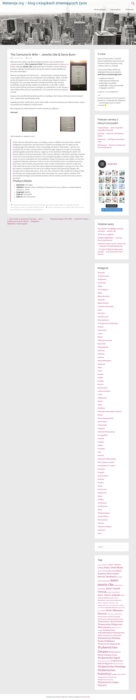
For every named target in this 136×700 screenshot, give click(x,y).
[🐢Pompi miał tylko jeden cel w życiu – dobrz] (101, 180)
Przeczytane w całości (17, 207)
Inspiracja (44, 205)
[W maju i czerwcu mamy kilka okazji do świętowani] (122, 200)
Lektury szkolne (104, 391)
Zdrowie (101, 523)
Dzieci (100, 334)
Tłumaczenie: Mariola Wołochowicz (110, 619)
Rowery (101, 483)
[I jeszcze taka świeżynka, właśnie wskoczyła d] (108, 173)
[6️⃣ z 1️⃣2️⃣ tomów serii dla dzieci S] (122, 173)
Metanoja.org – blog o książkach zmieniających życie (44, 3)
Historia (101, 357)
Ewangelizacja (103, 347)
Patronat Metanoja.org (106, 432)
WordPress (64, 697)
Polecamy (130, 9)
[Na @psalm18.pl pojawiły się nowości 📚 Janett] (122, 180)
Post (99, 452)
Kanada (100, 374)
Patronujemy (115, 9)
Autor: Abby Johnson (103, 565)
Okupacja (101, 428)
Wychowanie (103, 520)
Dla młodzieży (103, 320)
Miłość (61, 205)
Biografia (101, 300)
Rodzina (101, 479)
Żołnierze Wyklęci (105, 527)
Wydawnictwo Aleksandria (112, 635)
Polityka (101, 442)
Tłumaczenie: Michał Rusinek (110, 621)
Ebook (38, 205)
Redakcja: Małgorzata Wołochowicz (106, 603)
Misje (100, 405)
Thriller (36, 207)
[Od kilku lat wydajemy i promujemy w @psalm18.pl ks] (108, 186)
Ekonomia (102, 344)
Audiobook (102, 279)
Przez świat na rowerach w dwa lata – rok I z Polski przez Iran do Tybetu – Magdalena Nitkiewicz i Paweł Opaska (25, 221)
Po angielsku (68, 205)
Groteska (101, 354)
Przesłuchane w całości (106, 466)
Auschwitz (102, 283)
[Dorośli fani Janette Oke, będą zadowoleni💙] (101, 173)
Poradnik (101, 449)
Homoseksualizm (104, 361)
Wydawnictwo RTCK (118, 674)
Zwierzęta (101, 530)
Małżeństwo (102, 398)
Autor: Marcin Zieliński (109, 595)
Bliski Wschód (22, 205)
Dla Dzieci (101, 313)
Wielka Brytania (104, 513)
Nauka (100, 415)
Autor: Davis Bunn (54, 207)
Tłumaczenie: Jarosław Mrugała (109, 617)
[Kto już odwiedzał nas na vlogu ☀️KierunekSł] (101, 186)
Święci (100, 496)
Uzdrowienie (102, 506)
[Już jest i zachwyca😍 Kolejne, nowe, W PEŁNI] (108, 180)
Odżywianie (102, 425)
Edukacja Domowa (105, 340)
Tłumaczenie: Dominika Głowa (114, 614)
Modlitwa (101, 408)
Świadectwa (102, 493)
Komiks (101, 381)
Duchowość (32, 205)
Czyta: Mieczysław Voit (113, 600)
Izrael (51, 205)
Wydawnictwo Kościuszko (104, 661)
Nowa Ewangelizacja (105, 418)
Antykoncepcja (103, 276)
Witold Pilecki (103, 516)
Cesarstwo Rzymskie (106, 306)
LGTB (100, 395)
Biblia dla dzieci (104, 296)
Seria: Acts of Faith (111, 605)
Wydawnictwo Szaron (105, 680)
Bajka (100, 286)
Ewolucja (101, 350)
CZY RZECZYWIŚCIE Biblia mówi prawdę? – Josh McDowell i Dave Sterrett (110, 251)
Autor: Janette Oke (67, 207)
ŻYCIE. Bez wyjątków (106, 234)
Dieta (100, 310)
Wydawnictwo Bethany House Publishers (28, 210)
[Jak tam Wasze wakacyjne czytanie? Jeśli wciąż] (122, 193)
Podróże (101, 439)
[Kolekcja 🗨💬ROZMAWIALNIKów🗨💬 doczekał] (122, 186)
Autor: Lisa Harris (113, 592)
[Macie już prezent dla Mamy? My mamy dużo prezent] (115, 200)
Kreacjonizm (103, 388)
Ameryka (101, 273)
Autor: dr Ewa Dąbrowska (106, 571)
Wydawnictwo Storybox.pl (107, 677)
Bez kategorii (103, 290)
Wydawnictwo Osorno (118, 663)
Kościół (100, 384)
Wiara (41, 207)
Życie (100, 533)
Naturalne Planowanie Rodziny (110, 411)
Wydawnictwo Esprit (109, 657)
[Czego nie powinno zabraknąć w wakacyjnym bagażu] (101, 200)
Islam (100, 367)
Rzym (100, 486)
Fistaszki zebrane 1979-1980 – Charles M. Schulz (70, 219)
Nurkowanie (102, 422)
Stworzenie (102, 489)
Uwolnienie (102, 503)
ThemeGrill (86, 697)
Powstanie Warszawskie (107, 459)
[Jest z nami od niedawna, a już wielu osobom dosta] (108, 193)
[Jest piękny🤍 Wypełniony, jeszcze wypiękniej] (115, 186)
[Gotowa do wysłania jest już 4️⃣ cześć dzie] (115, 180)
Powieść (76, 205)
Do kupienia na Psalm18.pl (108, 323)
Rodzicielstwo (103, 476)
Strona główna (99, 9)
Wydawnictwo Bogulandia (109, 644)
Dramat (100, 327)
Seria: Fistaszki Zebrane (108, 607)
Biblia (15, 205)
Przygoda (29, 207)
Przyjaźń (101, 472)
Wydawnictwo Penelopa (112, 666)
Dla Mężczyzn (103, 317)
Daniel (29, 58)
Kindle (56, 205)
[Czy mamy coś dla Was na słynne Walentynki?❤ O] (115, 173)
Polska (100, 445)
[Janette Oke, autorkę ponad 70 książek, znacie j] (115, 193)
